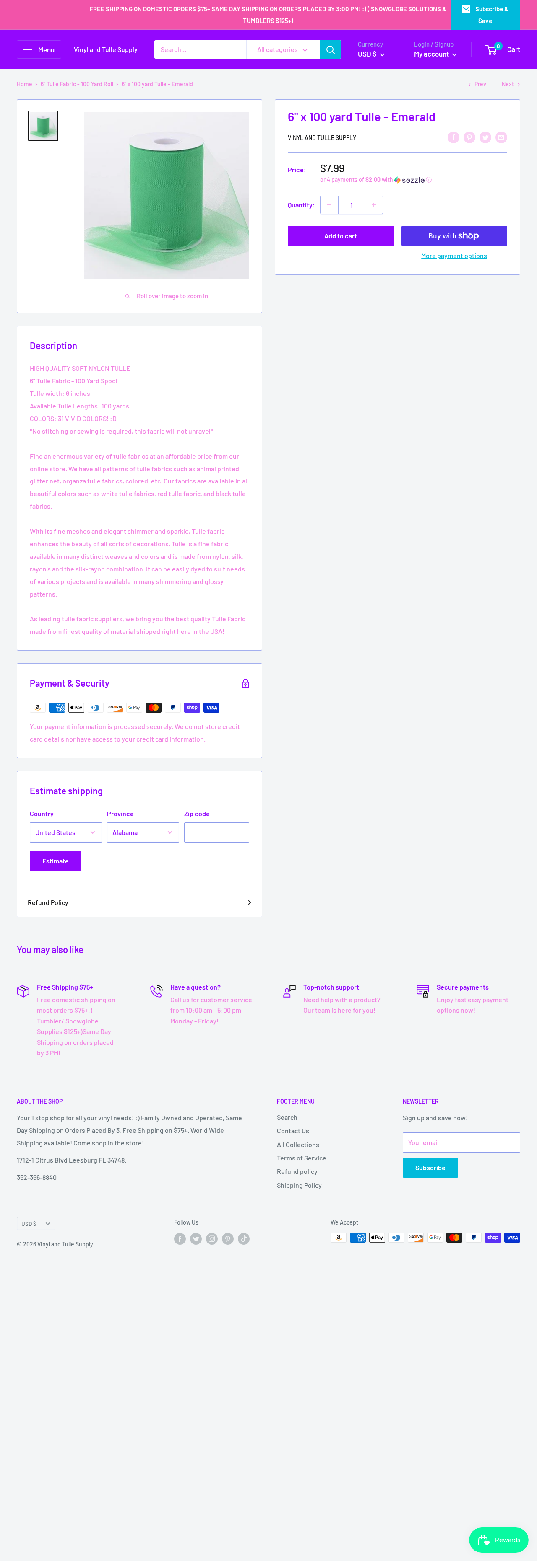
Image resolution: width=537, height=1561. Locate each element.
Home (24, 84)
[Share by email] (501, 136)
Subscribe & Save (491, 14)
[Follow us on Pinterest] (228, 1238)
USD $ (28, 1223)
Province (120, 813)
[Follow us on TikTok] (244, 1238)
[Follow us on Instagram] (212, 1238)
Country (42, 813)
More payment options (454, 255)
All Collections (298, 1144)
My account (432, 53)
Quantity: (301, 205)
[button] (413, 180)
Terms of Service (301, 1158)
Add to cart (340, 236)
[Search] (330, 49)
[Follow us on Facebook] (180, 1238)
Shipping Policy (299, 1185)
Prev (480, 84)
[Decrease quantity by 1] (329, 205)
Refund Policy (48, 902)
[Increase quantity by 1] (374, 205)
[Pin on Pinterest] (469, 136)
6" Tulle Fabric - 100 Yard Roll (77, 84)
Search (287, 1117)
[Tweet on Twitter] (485, 136)
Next (508, 84)
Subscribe (430, 1167)
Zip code (197, 813)
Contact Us (293, 1131)
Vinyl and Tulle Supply (322, 137)
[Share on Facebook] (453, 136)
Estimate (55, 861)
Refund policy (297, 1171)
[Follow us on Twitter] (196, 1238)
